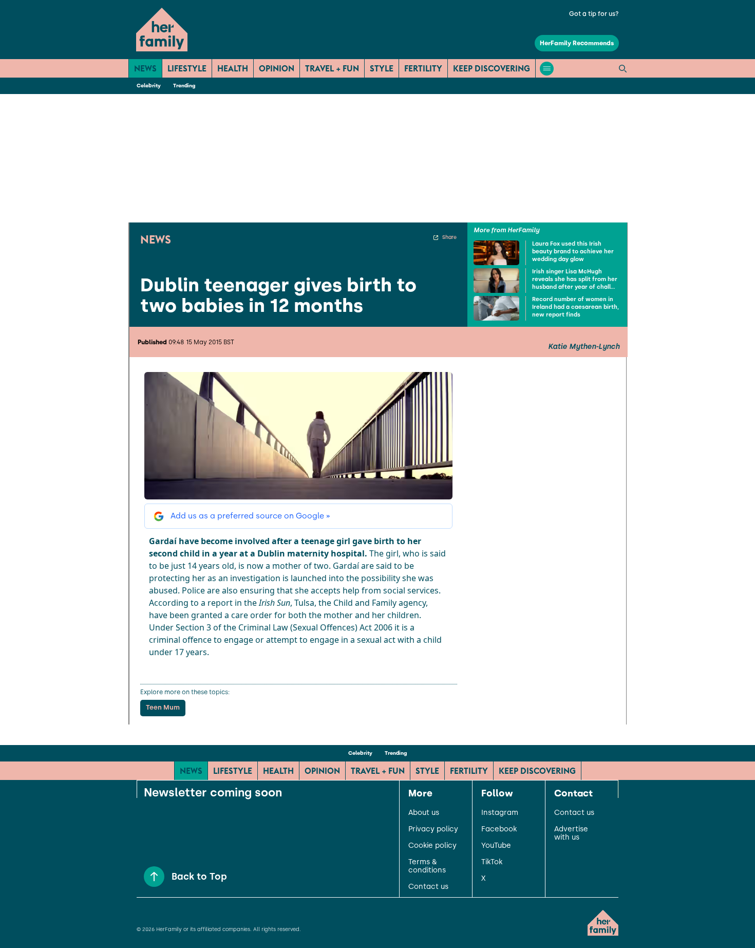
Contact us (428, 887)
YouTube (496, 846)
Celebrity (149, 85)
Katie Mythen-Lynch (583, 347)
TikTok (491, 862)
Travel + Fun (332, 68)
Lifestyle (186, 68)
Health (232, 68)
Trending (184, 85)
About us (423, 813)
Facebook (499, 829)
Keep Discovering (491, 68)
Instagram (499, 813)
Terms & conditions (427, 866)
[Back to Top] (154, 876)
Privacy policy (433, 829)
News (145, 68)
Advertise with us (571, 833)
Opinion (276, 68)
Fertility (423, 68)
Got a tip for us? (594, 13)
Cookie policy (432, 846)
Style (381, 68)
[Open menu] (547, 69)
